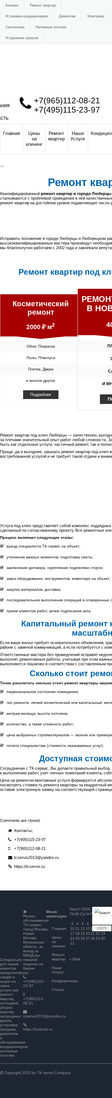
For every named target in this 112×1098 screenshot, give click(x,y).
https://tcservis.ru (29, 866)
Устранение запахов (21, 38)
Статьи (58, 989)
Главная (11, 133)
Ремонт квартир (43, 5)
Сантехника (14, 27)
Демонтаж (67, 16)
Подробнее (40, 394)
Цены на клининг (34, 139)
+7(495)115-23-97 (67, 109)
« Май (74, 959)
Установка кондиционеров (26, 16)
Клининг (12, 5)
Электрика (95, 16)
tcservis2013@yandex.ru (36, 857)
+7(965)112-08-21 (67, 100)
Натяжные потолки (51, 27)
